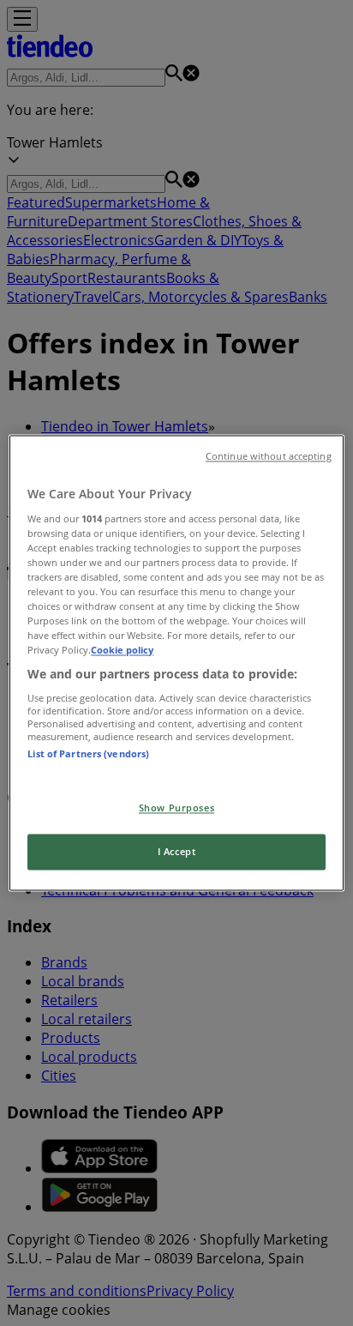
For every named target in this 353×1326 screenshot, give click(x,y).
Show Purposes (176, 808)
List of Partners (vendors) (88, 753)
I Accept (177, 852)
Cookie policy (122, 650)
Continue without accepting (269, 456)
